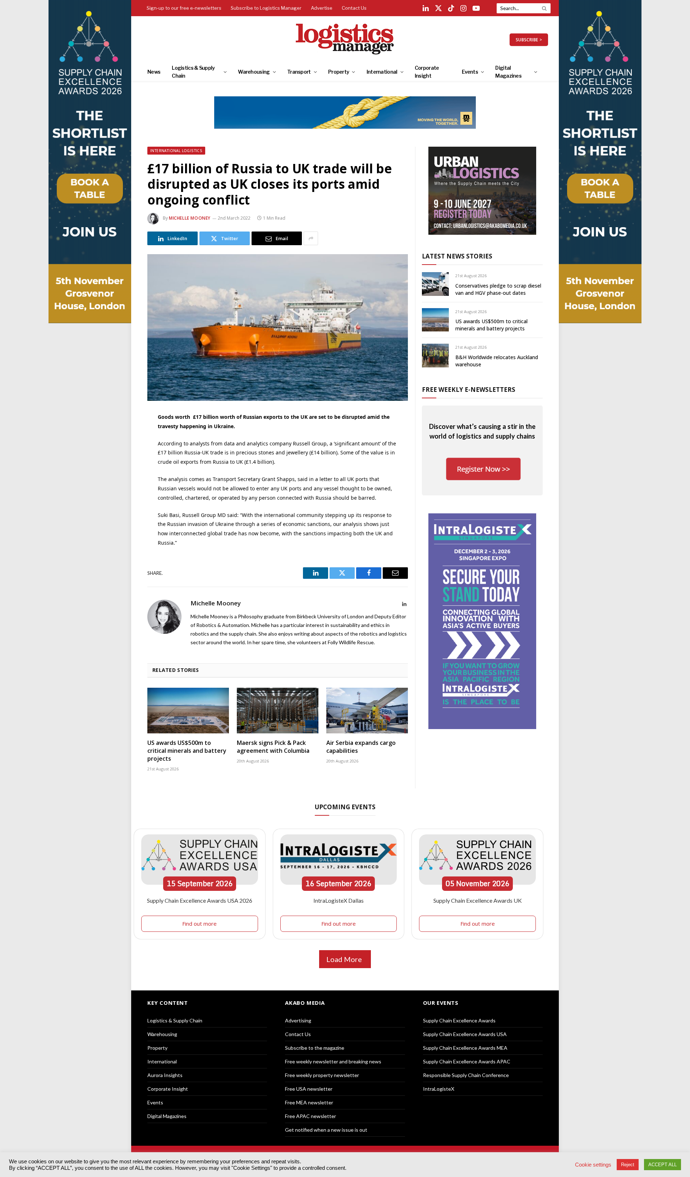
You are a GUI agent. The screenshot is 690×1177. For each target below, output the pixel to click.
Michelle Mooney (190, 218)
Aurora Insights (165, 1075)
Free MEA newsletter (309, 1102)
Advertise (321, 8)
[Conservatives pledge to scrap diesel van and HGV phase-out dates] (435, 284)
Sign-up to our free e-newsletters (184, 8)
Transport (299, 72)
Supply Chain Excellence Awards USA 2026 (199, 900)
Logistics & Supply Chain (193, 72)
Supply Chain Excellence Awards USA (465, 1034)
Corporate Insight (427, 72)
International (382, 72)
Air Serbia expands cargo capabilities (361, 747)
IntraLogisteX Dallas (338, 900)
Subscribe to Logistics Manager (266, 8)
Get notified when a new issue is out (326, 1130)
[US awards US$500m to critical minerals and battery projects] (188, 711)
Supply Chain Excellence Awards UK (477, 900)
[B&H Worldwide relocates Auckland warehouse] (435, 355)
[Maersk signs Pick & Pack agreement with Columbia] (277, 711)
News (153, 72)
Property (338, 72)
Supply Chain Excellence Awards (459, 1020)
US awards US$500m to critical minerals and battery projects (186, 750)
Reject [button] (627, 1164)
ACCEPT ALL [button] (662, 1164)
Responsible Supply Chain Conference (466, 1075)
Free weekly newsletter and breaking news (333, 1061)
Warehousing (254, 72)
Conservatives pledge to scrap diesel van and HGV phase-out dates (498, 289)
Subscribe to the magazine (314, 1048)
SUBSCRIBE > (529, 40)
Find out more (199, 923)
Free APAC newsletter (310, 1116)
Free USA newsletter (308, 1089)
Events (470, 72)
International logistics (176, 150)
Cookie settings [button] (593, 1165)
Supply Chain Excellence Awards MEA (465, 1048)
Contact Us (354, 8)
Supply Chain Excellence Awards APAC (466, 1061)
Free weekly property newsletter (322, 1075)
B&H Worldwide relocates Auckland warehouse (496, 361)
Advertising (298, 1020)
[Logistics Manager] (345, 39)
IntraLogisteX (438, 1089)
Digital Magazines (508, 72)
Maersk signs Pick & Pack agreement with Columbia (273, 747)
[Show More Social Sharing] (311, 238)
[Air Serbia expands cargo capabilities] (367, 711)
